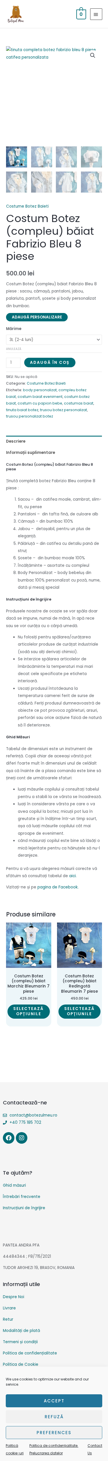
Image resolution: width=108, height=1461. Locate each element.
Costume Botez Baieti (27, 206)
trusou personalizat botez (29, 416)
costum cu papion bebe (40, 403)
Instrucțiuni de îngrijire (24, 1208)
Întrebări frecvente (21, 1196)
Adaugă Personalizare (37, 317)
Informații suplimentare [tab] (30, 452)
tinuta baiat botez (22, 409)
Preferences (54, 1433)
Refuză (54, 1417)
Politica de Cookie (20, 1364)
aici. (73, 876)
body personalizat (40, 389)
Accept (54, 1401)
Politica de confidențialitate (30, 1353)
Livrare (9, 1308)
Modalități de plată (21, 1330)
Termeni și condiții (20, 1342)
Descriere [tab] (15, 441)
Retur (8, 1319)
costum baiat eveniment (40, 396)
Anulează (13, 349)
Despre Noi (13, 1297)
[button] (93, 55)
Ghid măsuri (14, 1185)
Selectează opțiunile (28, 1011)
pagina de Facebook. (58, 887)
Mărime (13, 328)
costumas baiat (78, 403)
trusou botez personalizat (63, 409)
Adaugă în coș (50, 362)
